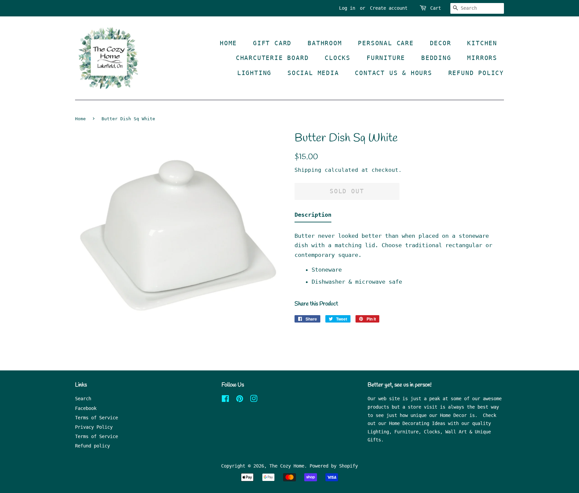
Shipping (308, 170)
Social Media (313, 72)
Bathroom (325, 43)
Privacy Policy (94, 427)
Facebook (85, 408)
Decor (440, 43)
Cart (435, 8)
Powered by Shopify (334, 466)
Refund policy (92, 445)
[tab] (313, 216)
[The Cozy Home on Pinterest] (239, 400)
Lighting (254, 72)
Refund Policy (476, 72)
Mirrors (482, 57)
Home (228, 43)
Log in (347, 8)
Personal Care (385, 43)
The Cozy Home (286, 466)
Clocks (337, 57)
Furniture (386, 57)
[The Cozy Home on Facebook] (225, 400)
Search (83, 398)
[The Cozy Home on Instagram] (253, 400)
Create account (388, 8)
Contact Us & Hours (393, 72)
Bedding (436, 57)
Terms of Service (96, 417)
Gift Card (272, 43)
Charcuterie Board (272, 57)
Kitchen (482, 43)
